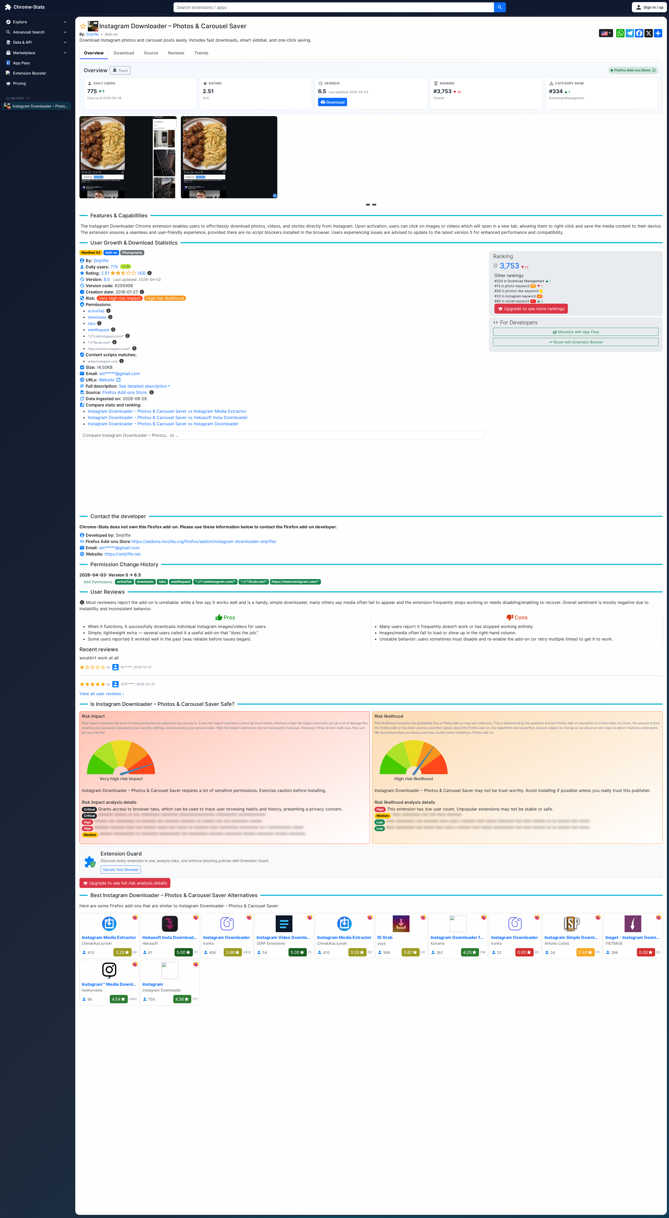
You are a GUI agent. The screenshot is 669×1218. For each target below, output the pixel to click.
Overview (94, 52)
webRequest (98, 329)
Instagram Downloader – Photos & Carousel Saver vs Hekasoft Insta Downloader (168, 417)
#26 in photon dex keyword (518, 291)
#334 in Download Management (519, 281)
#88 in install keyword (514, 301)
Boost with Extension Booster (578, 342)
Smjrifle (92, 34)
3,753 (514, 265)
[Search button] (500, 7)
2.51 (123, 273)
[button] (649, 7)
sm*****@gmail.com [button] (119, 373)
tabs (91, 323)
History (20, 98)
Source (151, 52)
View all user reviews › (101, 693)
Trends (201, 52)
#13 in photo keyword (514, 286)
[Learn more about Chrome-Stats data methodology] (151, 392)
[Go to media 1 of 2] (368, 204)
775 (115, 266)
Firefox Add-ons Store (632, 70)
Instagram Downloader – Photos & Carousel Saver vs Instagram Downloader (163, 423)
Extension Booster (29, 73)
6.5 (107, 279)
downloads (97, 317)
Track (122, 70)
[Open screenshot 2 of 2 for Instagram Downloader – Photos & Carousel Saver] (229, 157)
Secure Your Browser (121, 869)
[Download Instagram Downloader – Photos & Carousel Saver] (371, 93)
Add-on (111, 34)
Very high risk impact (120, 298)
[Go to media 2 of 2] (374, 204)
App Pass (21, 63)
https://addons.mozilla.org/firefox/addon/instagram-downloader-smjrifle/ (203, 541)
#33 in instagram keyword (517, 296)
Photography (132, 252)
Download (124, 52)
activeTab (96, 311)
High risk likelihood (165, 298)
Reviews (176, 52)
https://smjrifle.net (123, 554)
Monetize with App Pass (578, 332)
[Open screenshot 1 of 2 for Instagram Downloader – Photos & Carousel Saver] (128, 157)
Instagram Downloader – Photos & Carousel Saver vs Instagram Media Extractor (167, 411)
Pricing (19, 83)
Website (107, 379)
